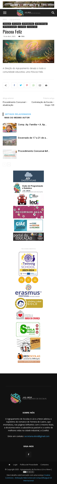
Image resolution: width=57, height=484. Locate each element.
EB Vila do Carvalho (10, 27)
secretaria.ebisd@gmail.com (36, 436)
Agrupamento (15, 19)
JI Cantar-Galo (32, 27)
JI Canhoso (21, 27)
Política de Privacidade (29, 464)
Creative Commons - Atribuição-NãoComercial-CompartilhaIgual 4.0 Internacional (28, 478)
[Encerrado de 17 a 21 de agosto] (10, 141)
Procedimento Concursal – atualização (15, 103)
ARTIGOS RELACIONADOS (18, 114)
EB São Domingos (41, 24)
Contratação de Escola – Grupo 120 (43, 103)
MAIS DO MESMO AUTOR (17, 117)
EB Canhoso (16, 24)
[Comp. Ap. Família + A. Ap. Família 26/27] (10, 128)
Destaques (7, 24)
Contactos (45, 464)
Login (15, 464)
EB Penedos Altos (28, 24)
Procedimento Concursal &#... (34, 151)
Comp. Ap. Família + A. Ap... (32, 124)
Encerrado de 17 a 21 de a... (32, 137)
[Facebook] (28, 454)
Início (5, 19)
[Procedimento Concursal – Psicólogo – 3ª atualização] (10, 154)
